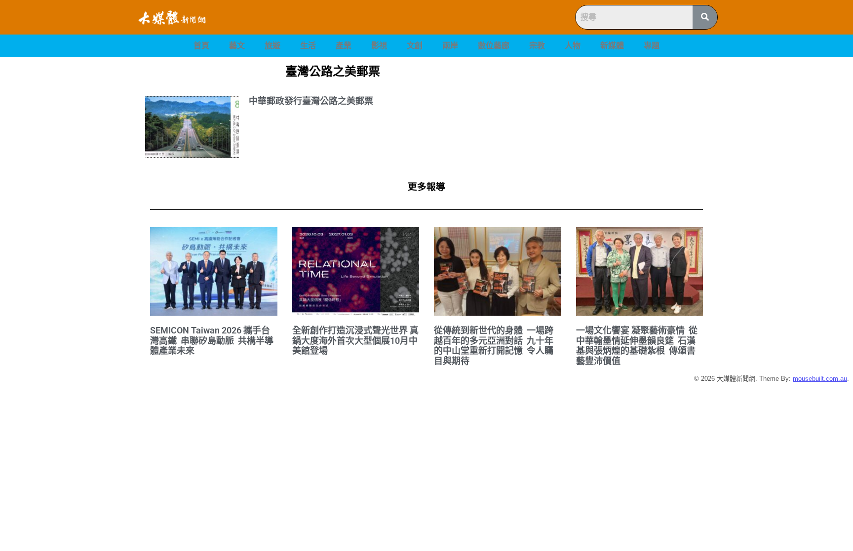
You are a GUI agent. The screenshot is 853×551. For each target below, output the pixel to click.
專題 (651, 45)
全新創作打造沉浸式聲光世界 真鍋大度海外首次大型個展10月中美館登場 (355, 340)
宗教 (537, 45)
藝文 (237, 45)
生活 (308, 45)
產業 (343, 45)
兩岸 (450, 45)
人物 (573, 45)
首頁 (201, 45)
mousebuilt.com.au (820, 378)
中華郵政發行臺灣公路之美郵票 (311, 101)
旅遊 (272, 45)
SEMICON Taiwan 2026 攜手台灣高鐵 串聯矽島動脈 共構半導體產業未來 (211, 340)
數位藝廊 (493, 45)
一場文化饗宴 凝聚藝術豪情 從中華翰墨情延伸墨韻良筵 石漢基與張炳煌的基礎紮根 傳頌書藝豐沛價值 (637, 345)
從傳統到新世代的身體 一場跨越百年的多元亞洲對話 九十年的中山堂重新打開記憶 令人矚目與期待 (493, 345)
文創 (415, 45)
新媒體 (612, 45)
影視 (379, 45)
